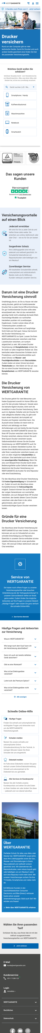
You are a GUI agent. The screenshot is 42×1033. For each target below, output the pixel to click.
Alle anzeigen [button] (22, 697)
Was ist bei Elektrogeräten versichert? (14, 672)
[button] (33, 3)
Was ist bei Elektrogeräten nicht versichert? (16, 689)
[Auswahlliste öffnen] (33, 87)
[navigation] (20, 976)
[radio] (20, 95)
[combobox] (20, 87)
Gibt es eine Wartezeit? (13, 664)
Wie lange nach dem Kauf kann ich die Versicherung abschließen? (17, 647)
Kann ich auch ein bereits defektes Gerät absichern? (17, 656)
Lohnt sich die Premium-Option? (16, 681)
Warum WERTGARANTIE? (14, 639)
